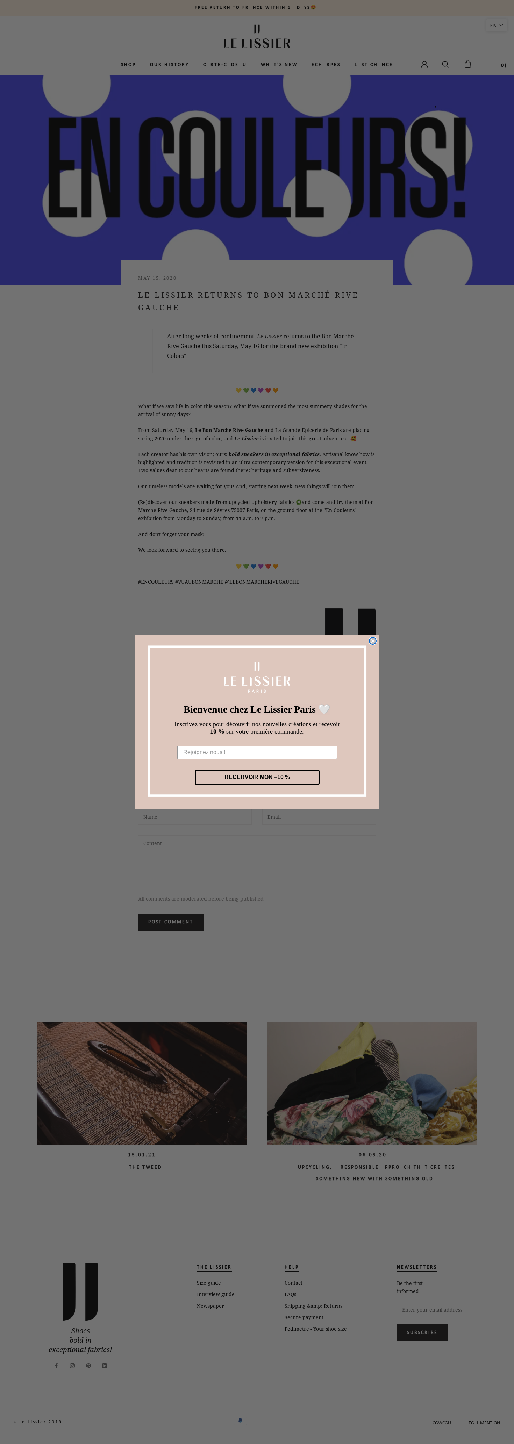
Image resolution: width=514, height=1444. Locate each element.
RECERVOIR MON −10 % (257, 777)
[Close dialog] (372, 640)
